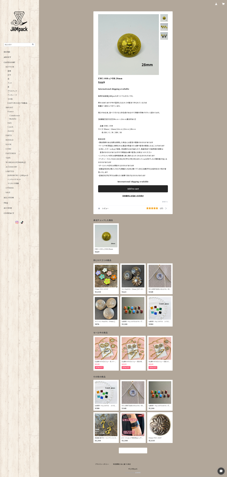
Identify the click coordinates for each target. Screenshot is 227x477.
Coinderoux (14, 116)
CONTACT (9, 213)
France (11, 112)
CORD (8, 149)
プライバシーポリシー (102, 464)
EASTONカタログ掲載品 (17, 103)
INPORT (9, 108)
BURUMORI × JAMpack (18, 175)
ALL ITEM (9, 198)
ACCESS (8, 208)
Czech (10, 127)
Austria (11, 131)
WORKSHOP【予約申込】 (16, 162)
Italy (10, 123)
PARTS (9, 135)
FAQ (6, 203)
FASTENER (11, 153)
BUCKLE (10, 140)
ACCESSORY (11, 167)
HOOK (9, 144)
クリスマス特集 (13, 183)
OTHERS (10, 188)
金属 (9, 71)
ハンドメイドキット (14, 179)
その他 (10, 99)
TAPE (8, 158)
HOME (7, 52)
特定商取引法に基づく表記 (122, 464)
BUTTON (10, 67)
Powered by (130, 473)
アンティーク (12, 95)
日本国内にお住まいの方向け (133, 196)
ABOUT (7, 57)
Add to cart (133, 189)
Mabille (12, 119)
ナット (10, 83)
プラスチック (12, 91)
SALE (8, 192)
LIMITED (10, 171)
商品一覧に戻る (133, 450)
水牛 (9, 75)
